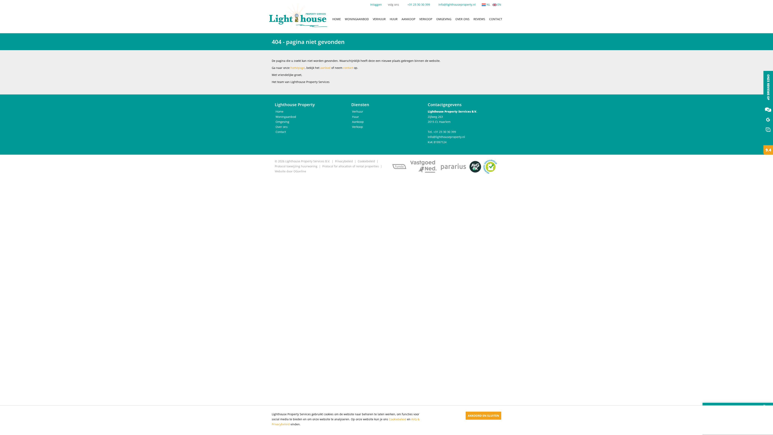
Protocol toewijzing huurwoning (296, 166)
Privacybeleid (344, 161)
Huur (394, 19)
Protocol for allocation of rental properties (350, 166)
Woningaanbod (357, 19)
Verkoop (425, 19)
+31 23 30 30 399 (418, 4)
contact (348, 68)
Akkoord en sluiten (483, 415)
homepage (297, 68)
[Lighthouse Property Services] (765, 113)
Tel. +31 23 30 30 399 (442, 132)
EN (499, 4)
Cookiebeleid (397, 419)
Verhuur (379, 19)
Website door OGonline (290, 171)
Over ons (462, 19)
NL (488, 4)
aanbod (325, 68)
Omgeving (443, 19)
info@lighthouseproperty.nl (457, 4)
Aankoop (408, 19)
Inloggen (376, 4)
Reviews (479, 19)
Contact (495, 19)
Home (336, 19)
